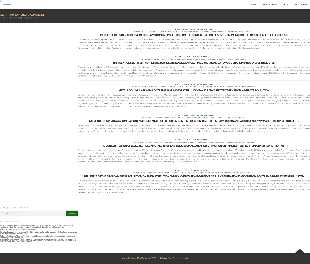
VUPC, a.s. (155, 258)
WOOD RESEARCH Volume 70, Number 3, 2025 (194, 29)
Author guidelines (269, 4)
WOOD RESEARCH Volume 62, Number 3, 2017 (194, 84)
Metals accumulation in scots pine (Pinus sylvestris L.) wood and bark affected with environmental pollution (194, 90)
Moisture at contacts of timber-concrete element (18, 230)
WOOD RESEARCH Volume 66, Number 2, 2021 (194, 170)
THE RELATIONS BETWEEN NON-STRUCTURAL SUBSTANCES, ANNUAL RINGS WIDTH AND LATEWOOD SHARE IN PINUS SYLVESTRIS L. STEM (193, 62)
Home (253, 4)
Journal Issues (290, 4)
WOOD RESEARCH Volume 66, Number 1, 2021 (194, 140)
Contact (305, 4)
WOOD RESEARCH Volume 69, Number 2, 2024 (194, 57)
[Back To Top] (299, 252)
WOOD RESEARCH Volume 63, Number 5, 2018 (194, 115)
